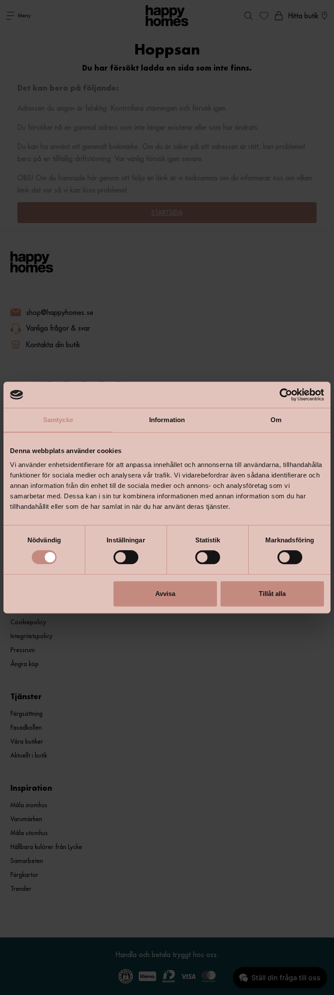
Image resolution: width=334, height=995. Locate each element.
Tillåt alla (272, 593)
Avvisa (165, 593)
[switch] (126, 557)
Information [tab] (167, 419)
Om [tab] (276, 419)
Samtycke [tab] (58, 419)
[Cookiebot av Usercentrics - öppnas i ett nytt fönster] (286, 394)
